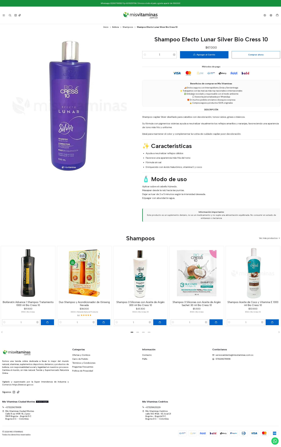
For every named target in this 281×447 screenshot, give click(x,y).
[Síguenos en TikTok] (19, 15)
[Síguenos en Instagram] (15, 15)
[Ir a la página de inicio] (140, 15)
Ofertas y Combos (81, 355)
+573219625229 (153, 407)
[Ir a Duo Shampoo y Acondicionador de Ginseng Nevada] (84, 273)
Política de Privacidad (82, 370)
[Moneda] (265, 15)
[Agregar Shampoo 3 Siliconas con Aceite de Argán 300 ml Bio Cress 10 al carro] (159, 322)
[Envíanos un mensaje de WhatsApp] (275, 441)
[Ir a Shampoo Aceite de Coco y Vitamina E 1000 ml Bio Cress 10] (253, 273)
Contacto (147, 355)
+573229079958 (13, 407)
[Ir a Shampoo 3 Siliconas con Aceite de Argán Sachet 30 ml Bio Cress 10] (197, 273)
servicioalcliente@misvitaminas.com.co (234, 355)
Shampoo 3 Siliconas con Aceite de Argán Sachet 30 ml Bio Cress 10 (197, 304)
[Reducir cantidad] (144, 54)
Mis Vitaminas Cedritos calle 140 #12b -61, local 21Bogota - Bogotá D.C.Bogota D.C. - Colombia (158, 415)
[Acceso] (271, 15)
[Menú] (4, 15)
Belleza (115, 27)
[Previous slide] (3, 332)
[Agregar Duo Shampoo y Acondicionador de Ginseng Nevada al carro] (103, 322)
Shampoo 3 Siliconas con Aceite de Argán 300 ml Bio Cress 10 (140, 304)
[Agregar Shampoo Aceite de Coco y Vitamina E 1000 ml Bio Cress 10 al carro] (272, 322)
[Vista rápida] (52, 273)
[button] (132, 332)
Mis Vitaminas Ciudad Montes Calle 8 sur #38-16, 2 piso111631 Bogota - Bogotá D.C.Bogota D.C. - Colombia (19, 415)
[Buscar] (10, 15)
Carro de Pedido (80, 359)
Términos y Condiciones (83, 363)
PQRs (144, 359)
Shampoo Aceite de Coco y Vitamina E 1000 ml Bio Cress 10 (253, 304)
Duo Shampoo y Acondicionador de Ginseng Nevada (84, 304)
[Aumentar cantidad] (174, 54)
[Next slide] (278, 332)
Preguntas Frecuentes (82, 366)
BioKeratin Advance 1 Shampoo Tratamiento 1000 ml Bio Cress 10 (28, 304)
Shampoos (128, 27)
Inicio (105, 27)
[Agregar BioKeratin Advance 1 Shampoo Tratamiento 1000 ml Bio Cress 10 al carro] (47, 322)
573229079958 (223, 359)
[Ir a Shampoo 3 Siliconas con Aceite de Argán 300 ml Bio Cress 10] (140, 273)
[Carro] (277, 15)
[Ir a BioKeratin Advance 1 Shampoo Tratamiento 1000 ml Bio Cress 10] (28, 273)
